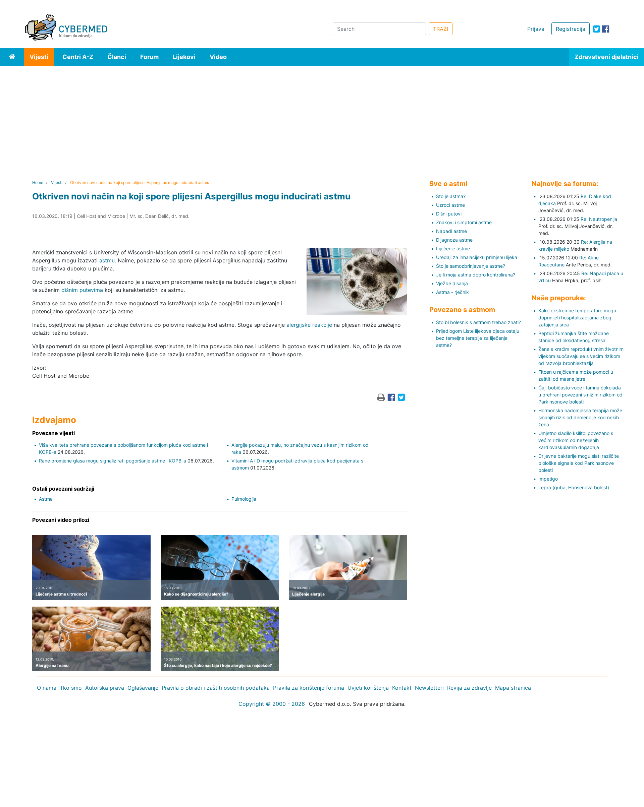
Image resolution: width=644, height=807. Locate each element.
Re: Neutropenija (599, 219)
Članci (116, 56)
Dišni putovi (449, 213)
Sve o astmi (448, 184)
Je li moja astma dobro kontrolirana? (475, 274)
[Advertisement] (322, 116)
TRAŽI (440, 28)
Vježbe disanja (452, 283)
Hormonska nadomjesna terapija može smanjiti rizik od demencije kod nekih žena (580, 417)
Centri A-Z (77, 56)
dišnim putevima (82, 290)
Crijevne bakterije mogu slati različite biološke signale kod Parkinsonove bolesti (578, 463)
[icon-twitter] (596, 29)
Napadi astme (451, 231)
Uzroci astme (450, 205)
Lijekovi (184, 56)
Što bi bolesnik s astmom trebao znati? (478, 322)
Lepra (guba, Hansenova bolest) (573, 487)
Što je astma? (451, 196)
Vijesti (39, 56)
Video (218, 56)
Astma (46, 499)
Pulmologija (243, 499)
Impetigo (548, 479)
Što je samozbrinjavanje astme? (470, 266)
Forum (149, 56)
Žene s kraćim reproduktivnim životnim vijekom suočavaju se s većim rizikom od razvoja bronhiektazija (581, 356)
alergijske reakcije (309, 324)
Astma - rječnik (452, 292)
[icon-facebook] (605, 29)
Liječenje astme (453, 248)
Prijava (535, 28)
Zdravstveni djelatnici (607, 56)
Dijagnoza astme (454, 240)
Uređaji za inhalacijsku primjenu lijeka (476, 257)
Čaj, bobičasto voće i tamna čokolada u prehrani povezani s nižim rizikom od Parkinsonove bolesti (580, 395)
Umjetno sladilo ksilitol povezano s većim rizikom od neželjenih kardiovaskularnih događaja (575, 440)
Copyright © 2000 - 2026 (271, 703)
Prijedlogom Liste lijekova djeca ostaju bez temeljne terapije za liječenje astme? (477, 338)
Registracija (570, 28)
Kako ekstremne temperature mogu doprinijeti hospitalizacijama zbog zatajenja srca (577, 317)
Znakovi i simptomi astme (464, 222)
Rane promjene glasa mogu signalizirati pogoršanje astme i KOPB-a (112, 460)
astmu (107, 260)
